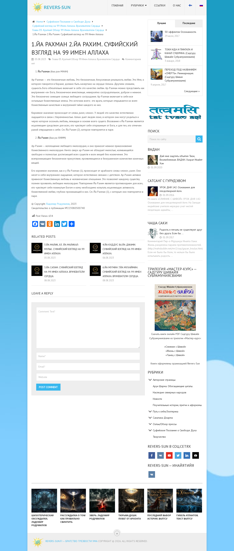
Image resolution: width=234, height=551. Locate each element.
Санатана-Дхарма (163, 417)
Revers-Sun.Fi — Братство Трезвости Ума (71, 541)
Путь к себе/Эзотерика (165, 411)
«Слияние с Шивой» (175, 346)
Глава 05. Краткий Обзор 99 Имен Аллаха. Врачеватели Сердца (86, 59)
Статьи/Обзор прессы (165, 424)
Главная (117, 5)
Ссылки (159, 5)
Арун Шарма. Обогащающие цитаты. (173, 386)
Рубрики (137, 5)
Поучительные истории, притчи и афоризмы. (177, 405)
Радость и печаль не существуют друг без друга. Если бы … (181, 231)
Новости (157, 398)
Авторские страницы (164, 379)
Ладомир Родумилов (58, 203)
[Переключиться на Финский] (190, 7)
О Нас (177, 5)
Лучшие (161, 23)
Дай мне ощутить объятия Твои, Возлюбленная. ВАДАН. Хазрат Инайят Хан (181, 159)
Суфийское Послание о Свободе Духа (175, 430)
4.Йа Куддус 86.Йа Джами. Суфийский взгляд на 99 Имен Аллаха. (122, 249)
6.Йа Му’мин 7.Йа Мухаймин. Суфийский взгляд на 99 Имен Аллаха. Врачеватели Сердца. (122, 272)
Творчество (159, 436)
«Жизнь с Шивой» (175, 351)
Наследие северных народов (169, 392)
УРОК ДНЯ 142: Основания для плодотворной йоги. (177, 189)
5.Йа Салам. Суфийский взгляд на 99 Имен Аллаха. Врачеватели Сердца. (64, 272)
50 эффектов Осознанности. (181, 32)
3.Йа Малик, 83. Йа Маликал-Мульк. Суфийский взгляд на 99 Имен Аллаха (64, 249)
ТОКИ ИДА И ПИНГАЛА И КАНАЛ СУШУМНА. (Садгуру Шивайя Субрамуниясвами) (180, 53)
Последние (189, 23)
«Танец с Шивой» (175, 355)
